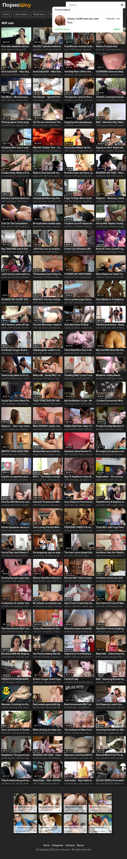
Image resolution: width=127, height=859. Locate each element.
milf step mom (72, 403)
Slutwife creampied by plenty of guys (111, 97)
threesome (80, 682)
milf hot (68, 226)
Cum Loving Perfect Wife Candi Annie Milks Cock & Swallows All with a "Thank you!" (48, 527)
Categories (57, 845)
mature (52, 74)
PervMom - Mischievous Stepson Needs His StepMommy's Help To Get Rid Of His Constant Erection (16, 97)
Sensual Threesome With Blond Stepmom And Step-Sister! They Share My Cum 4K (48, 502)
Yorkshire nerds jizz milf (109, 578)
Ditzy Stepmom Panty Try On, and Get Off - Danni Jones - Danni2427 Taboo (111, 274)
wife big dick (15, 707)
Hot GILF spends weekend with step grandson (48, 46)
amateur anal (52, 555)
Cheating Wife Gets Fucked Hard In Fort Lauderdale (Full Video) (16, 147)
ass (77, 505)
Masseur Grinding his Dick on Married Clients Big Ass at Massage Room (16, 704)
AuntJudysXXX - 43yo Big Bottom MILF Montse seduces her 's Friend (16, 71)
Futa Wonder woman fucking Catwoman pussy (79, 46)
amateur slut (23, 150)
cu (34, 606)
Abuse (80, 845)
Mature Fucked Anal (106, 46)
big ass (90, 682)
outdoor (52, 733)
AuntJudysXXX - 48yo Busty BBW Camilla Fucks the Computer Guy (48, 71)
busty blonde (88, 176)
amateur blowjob (30, 505)
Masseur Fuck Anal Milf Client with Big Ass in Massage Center (79, 755)
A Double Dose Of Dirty (76, 324)
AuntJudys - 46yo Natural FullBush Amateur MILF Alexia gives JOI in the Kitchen (79, 780)
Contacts (70, 845)
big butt (20, 125)
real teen (76, 606)
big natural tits (52, 707)
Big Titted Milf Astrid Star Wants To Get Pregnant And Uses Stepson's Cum (16, 248)
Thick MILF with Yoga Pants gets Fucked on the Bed (111, 527)
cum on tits (7, 226)
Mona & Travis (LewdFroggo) (111, 248)
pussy (116, 631)
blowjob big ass (89, 657)
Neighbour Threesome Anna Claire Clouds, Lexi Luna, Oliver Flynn (16, 755)
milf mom (110, 277)
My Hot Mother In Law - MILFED (79, 400)
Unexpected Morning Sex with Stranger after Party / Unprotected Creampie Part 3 (48, 198)
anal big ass (7, 353)
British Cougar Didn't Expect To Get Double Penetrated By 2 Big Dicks (48, 679)
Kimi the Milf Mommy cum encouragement (16, 502)
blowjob (29, 125)
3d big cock (38, 150)
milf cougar (70, 150)
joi (91, 783)
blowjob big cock (118, 657)
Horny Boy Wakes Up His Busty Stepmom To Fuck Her (79, 147)
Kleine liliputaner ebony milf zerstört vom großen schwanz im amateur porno (16, 527)
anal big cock (71, 530)
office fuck (101, 733)
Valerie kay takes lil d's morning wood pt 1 (16, 375)
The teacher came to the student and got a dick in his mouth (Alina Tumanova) (79, 97)
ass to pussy (60, 176)
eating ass (55, 327)
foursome (20, 176)
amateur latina (77, 454)
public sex (6, 277)
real (86, 733)
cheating (86, 201)
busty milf (62, 74)
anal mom (38, 682)
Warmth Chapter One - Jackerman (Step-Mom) (48, 147)
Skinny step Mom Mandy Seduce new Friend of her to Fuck (48, 578)
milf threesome (41, 505)
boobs (122, 150)
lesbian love (39, 252)
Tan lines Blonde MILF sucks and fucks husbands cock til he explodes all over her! (16, 628)
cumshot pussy (104, 302)
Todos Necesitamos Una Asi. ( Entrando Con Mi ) (48, 628)
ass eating (43, 327)
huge (98, 353)
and (35, 353)
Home (6, 14)
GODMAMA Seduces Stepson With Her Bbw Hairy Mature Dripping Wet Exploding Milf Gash (111, 71)
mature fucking (30, 74)
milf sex (48, 49)
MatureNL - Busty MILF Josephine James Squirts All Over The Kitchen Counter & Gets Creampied (48, 375)
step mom (84, 783)
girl (65, 302)
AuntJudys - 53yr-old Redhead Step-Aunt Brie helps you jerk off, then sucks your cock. (48, 780)
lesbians (100, 682)
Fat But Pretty (71, 679)
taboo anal (85, 505)
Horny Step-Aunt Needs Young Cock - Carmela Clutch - (16, 552)
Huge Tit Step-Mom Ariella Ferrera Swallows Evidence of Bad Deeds (79, 198)
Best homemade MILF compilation (79, 704)
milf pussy (22, 201)
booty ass (61, 429)
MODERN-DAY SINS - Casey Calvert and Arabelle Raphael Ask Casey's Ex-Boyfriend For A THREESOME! (48, 755)
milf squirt (55, 403)
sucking (5, 505)
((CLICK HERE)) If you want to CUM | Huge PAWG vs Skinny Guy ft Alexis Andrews (111, 780)
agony (10, 49)
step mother (39, 581)
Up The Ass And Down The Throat (48, 122)
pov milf (83, 74)
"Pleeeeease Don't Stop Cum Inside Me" (48, 274)
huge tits (37, 454)
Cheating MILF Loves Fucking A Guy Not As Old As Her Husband (79, 375)
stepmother (102, 479)
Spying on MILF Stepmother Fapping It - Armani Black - (111, 147)
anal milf (100, 49)
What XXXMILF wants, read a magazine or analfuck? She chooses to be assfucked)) (48, 426)
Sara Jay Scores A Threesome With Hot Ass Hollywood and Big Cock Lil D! (16, 729)
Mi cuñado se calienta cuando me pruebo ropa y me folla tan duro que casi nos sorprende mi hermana (48, 603)
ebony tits (6, 530)
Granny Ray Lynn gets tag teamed (16, 578)
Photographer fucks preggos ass (16, 122)
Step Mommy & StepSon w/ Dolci (111, 502)
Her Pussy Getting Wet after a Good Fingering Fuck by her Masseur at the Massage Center (48, 653)
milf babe (22, 454)
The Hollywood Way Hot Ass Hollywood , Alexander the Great (79, 729)
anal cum (37, 176)
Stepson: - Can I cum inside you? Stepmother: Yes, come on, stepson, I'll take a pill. (16, 426)
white (117, 783)
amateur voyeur (50, 657)
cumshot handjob (42, 530)
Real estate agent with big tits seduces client (48, 704)
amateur (11, 150)
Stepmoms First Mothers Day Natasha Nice (79, 653)
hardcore (6, 74)
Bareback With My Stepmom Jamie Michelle (16, 653)
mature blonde (23, 100)
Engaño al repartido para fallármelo (16, 476)
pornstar (37, 378)
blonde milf (70, 581)
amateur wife (82, 125)
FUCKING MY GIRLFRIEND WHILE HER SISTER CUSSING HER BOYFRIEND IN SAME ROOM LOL (79, 274)
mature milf (58, 783)
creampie (69, 125)
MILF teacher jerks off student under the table (16, 324)
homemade (39, 226)
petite (4, 302)
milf (24, 49)
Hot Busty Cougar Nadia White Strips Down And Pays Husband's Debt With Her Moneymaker (16, 350)
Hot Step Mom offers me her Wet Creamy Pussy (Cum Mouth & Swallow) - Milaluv (79, 71)
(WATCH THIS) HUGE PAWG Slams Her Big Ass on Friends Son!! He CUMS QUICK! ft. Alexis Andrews (16, 451)
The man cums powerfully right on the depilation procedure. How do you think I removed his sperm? (79, 552)
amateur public (52, 277)
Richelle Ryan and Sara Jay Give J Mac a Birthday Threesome (79, 172)
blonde (67, 176)
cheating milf (83, 378)
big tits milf (38, 707)
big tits (121, 125)
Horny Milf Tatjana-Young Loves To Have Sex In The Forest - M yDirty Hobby (111, 223)
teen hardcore (103, 327)
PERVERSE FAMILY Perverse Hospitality (79, 527)
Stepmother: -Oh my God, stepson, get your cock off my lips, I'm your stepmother (111, 476)
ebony (89, 454)
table (4, 327)
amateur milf (71, 74)
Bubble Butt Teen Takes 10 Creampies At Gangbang (79, 426)
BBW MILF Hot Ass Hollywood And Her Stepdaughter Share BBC (48, 299)
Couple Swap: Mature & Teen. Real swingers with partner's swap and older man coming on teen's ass (16, 172)
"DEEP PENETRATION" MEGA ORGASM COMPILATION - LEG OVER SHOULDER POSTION (48, 400)
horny (84, 403)
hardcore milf (40, 74)
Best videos (22, 14)
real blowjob (107, 783)
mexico (58, 606)
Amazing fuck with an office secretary (111, 729)
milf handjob (20, 226)
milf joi (4, 707)
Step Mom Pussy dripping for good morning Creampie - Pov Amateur (111, 628)
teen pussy (38, 100)
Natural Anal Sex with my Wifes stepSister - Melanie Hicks (48, 172)
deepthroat (52, 302)
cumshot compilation (107, 100)
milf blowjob (51, 150)
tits (116, 150)
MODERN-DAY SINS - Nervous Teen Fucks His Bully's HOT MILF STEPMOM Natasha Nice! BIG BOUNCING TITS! (111, 172)
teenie (85, 606)
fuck (87, 252)
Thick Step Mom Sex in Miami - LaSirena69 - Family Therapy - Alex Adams (79, 350)
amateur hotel (113, 429)
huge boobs (59, 353)
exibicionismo (31, 783)
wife (3, 49)
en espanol (107, 454)
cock (35, 733)
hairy (124, 429)
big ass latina (21, 555)
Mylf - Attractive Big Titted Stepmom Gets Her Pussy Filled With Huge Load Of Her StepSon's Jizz (111, 122)
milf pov (100, 277)
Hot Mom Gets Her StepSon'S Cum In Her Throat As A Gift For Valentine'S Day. (111, 552)
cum (66, 49)
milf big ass (76, 49)
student (68, 100)
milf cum (16, 74)
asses (49, 226)
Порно (11, 5)
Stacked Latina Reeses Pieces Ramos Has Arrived (79, 451)
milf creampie (52, 100)
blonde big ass (40, 125)
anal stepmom (113, 49)
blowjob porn (55, 479)
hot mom (6, 581)
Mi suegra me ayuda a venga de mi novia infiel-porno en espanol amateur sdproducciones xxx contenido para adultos (111, 451)
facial (67, 252)
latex (86, 555)
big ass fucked (60, 226)
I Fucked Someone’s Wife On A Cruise (111, 400)
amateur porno (20, 530)
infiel (98, 454)
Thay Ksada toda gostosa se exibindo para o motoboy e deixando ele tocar (16, 780)
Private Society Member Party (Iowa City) (111, 426)
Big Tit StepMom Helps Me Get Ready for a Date (79, 476)
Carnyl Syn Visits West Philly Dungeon (16, 400)
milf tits (68, 201)
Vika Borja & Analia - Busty (110, 324)
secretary (27, 327)
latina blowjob (71, 353)
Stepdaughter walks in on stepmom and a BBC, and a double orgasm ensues (48, 350)
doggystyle (22, 252)
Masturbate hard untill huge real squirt (48, 451)
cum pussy (38, 555)
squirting (121, 682)
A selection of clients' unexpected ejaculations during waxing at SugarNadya (16, 603)
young (16, 277)
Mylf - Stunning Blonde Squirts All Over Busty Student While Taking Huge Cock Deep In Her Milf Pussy (111, 679)
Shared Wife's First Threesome (111, 755)
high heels (30, 353)
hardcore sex (39, 758)
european (101, 581)
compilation (84, 707)
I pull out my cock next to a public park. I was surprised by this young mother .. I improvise (16, 274)
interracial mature (73, 429)
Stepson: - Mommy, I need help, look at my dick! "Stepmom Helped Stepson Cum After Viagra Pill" (111, 198)
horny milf (93, 74)
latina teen (17, 378)
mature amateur (25, 403)
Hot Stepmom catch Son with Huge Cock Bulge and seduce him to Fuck (111, 704)
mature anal (87, 327)
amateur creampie (105, 378)
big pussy (88, 49)
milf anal (53, 125)
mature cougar (61, 49)
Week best (38, 14)
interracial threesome (23, 733)
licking (17, 49)
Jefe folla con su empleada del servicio (48, 248)
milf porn (37, 631)
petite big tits (8, 657)
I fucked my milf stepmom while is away (79, 223)
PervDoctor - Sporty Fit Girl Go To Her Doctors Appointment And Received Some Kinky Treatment (48, 97)
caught (109, 150)
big (60, 150)
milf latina (13, 479)
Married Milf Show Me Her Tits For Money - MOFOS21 (111, 350)
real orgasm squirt (52, 454)
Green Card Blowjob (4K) (77, 248)
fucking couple (91, 226)
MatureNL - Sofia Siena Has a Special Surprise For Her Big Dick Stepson (111, 653)
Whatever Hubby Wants (108, 375)
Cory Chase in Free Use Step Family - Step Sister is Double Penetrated (79, 502)
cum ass (88, 100)
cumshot (78, 100)
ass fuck (83, 758)
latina (46, 403)
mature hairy (71, 783)
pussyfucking (81, 631)
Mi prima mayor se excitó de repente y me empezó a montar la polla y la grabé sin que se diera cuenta (79, 628)
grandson (38, 49)
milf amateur (103, 74)
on (2, 176)
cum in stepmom (10, 429)
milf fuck (93, 758)
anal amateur (8, 125)
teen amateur (40, 201)
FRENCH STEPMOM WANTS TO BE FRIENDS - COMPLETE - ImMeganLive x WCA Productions (16, 679)
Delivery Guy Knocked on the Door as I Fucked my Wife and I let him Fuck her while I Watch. (16, 198)
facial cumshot (60, 530)
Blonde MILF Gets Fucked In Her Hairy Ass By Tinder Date (79, 578)
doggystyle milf (85, 150)
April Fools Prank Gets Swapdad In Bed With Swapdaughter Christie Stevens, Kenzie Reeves (79, 603)
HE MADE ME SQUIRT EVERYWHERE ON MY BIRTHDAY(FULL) (16, 299)
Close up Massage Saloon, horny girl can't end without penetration (79, 299)
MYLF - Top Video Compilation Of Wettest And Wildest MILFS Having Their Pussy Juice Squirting (48, 476)
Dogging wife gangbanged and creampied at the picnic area (79, 122)
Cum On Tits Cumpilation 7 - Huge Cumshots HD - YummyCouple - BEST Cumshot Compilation (16, 223)
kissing (113, 252)
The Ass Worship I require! (47, 324)
